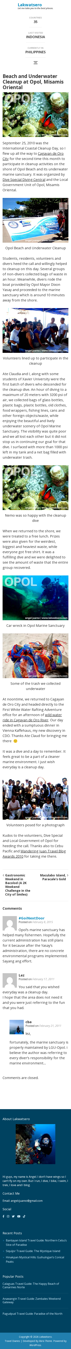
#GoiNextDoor (32, 918)
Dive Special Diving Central (24, 179)
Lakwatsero (30, 4)
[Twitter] (13, 1216)
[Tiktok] (24, 1216)
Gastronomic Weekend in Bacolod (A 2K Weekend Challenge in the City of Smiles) (17, 884)
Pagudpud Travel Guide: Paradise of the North (32, 1314)
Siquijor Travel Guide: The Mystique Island (33, 1251)
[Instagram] (8, 1216)
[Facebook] (3, 1216)
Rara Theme (45, 1341)
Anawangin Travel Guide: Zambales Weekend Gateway (32, 1300)
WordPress (35, 1345)
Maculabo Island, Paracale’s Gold (53, 877)
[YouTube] (18, 1216)
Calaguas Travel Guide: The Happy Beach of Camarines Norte (31, 1285)
